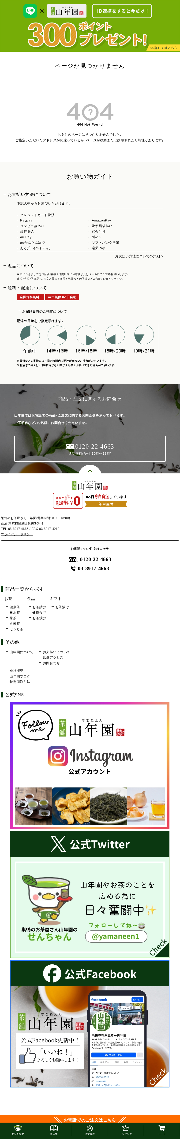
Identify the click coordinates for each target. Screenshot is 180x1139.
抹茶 (13, 618)
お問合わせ (51, 663)
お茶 (8, 598)
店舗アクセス (53, 657)
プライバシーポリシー (17, 534)
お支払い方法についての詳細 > (139, 256)
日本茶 (15, 612)
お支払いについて (56, 652)
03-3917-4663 (18, 529)
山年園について (22, 652)
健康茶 (15, 607)
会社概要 (16, 671)
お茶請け (39, 607)
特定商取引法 (20, 682)
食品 (31, 598)
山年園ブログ (20, 676)
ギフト (56, 598)
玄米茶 (15, 624)
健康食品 (39, 612)
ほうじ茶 (16, 629)
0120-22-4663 (95, 559)
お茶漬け (39, 618)
